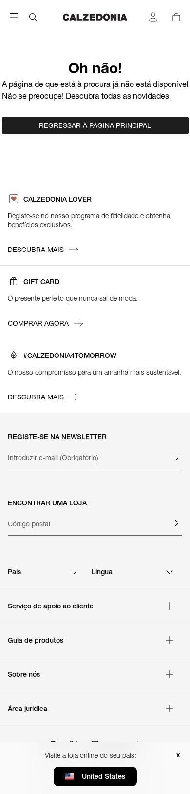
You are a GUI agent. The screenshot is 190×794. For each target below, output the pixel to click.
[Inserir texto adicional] (176, 457)
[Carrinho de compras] (176, 17)
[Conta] (153, 17)
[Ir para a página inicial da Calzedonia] (95, 17)
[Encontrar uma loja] (176, 523)
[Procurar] (33, 17)
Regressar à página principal (95, 125)
